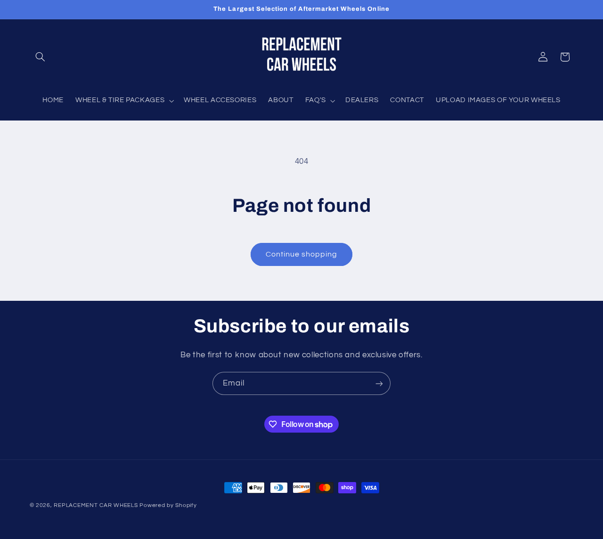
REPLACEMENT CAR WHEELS (96, 505)
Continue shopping (302, 254)
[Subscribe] (379, 383)
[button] (40, 57)
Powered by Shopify (167, 505)
